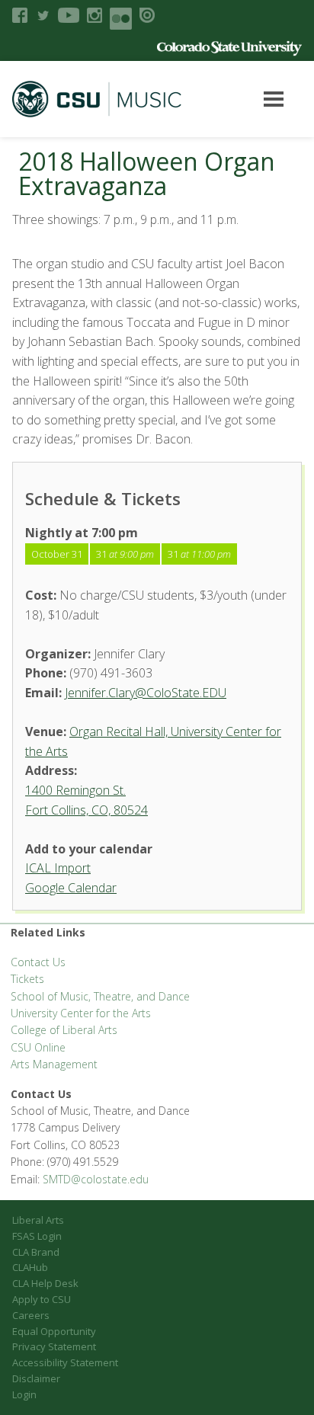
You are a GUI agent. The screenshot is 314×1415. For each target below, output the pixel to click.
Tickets (27, 979)
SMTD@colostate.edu (96, 1179)
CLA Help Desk (45, 1283)
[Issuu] (147, 15)
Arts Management (54, 1064)
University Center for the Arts (81, 1013)
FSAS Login (37, 1236)
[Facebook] (19, 15)
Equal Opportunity (54, 1331)
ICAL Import (58, 868)
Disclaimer (36, 1378)
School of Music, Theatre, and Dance (100, 996)
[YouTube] (68, 15)
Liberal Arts (38, 1220)
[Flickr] (121, 19)
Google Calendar (71, 887)
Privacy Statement (54, 1346)
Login (24, 1394)
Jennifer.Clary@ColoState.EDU (145, 692)
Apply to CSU (41, 1299)
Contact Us (38, 962)
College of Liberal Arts (64, 1030)
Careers (31, 1315)
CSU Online (38, 1047)
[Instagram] (94, 15)
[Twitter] (42, 15)
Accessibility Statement (65, 1362)
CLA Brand (35, 1252)
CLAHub (30, 1267)
